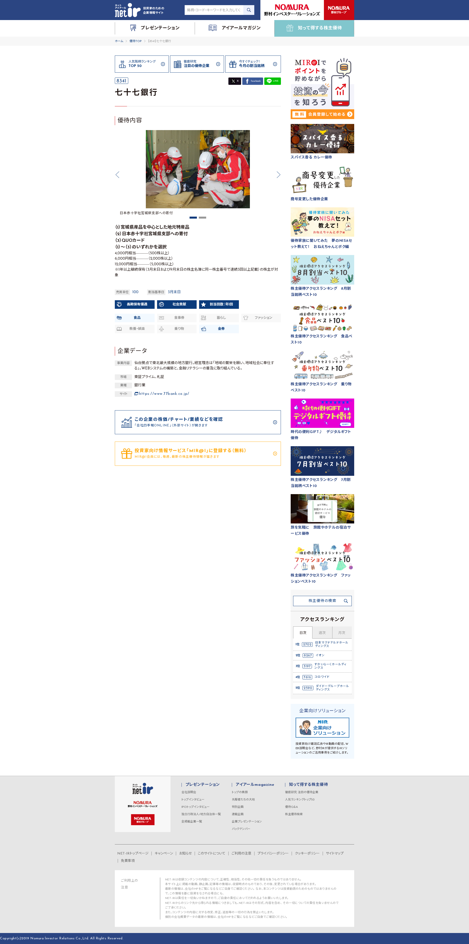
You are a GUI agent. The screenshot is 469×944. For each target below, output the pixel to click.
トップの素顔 (240, 792)
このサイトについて (211, 853)
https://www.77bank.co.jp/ (164, 394)
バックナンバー (241, 829)
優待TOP (135, 41)
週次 (322, 633)
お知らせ (185, 853)
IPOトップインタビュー (195, 807)
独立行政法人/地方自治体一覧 (201, 814)
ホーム (119, 41)
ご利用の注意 (241, 853)
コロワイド (322, 677)
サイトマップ (335, 853)
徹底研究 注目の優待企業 (301, 792)
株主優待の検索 (323, 601)
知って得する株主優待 (308, 785)
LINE (275, 81)
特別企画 (238, 807)
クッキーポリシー (307, 853)
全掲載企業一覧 (191, 821)
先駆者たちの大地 (243, 799)
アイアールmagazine (255, 785)
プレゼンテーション (202, 785)
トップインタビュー (192, 799)
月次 (341, 633)
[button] (117, 175)
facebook (256, 81)
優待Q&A (291, 807)
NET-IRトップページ (133, 853)
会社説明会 (188, 792)
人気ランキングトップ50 (299, 799)
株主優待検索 (294, 814)
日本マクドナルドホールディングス (331, 644)
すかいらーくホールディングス (330, 666)
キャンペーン (164, 853)
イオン (320, 655)
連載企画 (238, 814)
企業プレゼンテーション (247, 821)
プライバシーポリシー (273, 853)
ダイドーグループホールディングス (332, 688)
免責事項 (128, 861)
